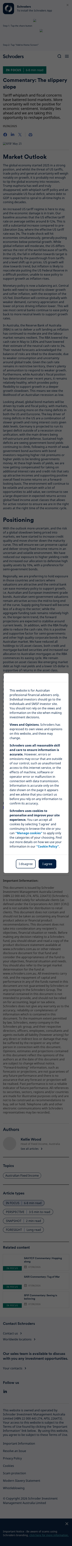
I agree (47, 864)
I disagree (26, 864)
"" (28, 833)
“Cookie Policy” (47, 846)
